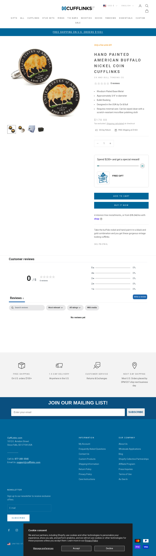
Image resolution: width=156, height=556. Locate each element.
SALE (78, 23)
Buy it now (121, 205)
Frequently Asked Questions (92, 449)
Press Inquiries (126, 469)
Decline (109, 548)
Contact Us (84, 454)
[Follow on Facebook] (8, 530)
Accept (76, 548)
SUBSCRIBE (135, 412)
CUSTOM (140, 18)
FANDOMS (110, 18)
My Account (84, 444)
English (126, 6)
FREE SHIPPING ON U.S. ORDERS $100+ (78, 32)
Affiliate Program (127, 464)
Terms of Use (125, 474)
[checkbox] (92, 307)
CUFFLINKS (33, 18)
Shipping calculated (115, 123)
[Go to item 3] (31, 129)
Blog (121, 454)
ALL (22, 18)
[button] (113, 267)
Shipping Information (89, 464)
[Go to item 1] (11, 129)
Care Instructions (87, 479)
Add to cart (121, 196)
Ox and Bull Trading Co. (109, 77)
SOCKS (98, 18)
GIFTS (14, 18)
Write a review (140, 297)
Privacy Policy (91, 540)
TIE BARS (72, 18)
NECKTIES (86, 18)
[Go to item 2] (21, 129)
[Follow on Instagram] (16, 530)
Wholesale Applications (130, 449)
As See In (123, 479)
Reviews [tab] (17, 298)
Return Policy (85, 469)
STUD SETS (48, 18)
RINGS (61, 18)
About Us (123, 444)
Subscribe (18, 518)
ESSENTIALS (126, 18)
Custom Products (87, 459)
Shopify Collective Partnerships (134, 459)
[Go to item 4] (41, 129)
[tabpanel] (78, 328)
